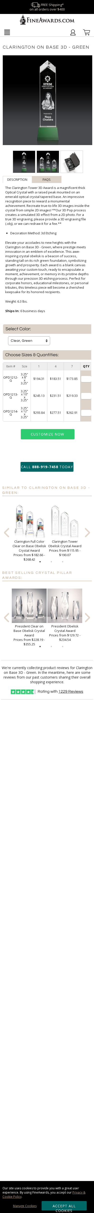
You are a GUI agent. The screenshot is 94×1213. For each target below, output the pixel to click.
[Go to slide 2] (51, 561)
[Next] (87, 533)
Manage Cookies (25, 1206)
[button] (7, 32)
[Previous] (6, 533)
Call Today (47, 466)
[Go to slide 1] (40, 561)
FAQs (47, 179)
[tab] (17, 179)
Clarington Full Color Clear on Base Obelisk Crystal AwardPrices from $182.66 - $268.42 (29, 550)
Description (17, 179)
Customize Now (47, 434)
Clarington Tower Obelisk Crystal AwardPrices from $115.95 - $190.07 (64, 548)
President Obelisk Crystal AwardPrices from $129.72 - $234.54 (64, 633)
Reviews (70, 691)
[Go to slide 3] (62, 561)
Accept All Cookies (64, 1207)
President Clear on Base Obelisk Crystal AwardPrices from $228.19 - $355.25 (29, 635)
